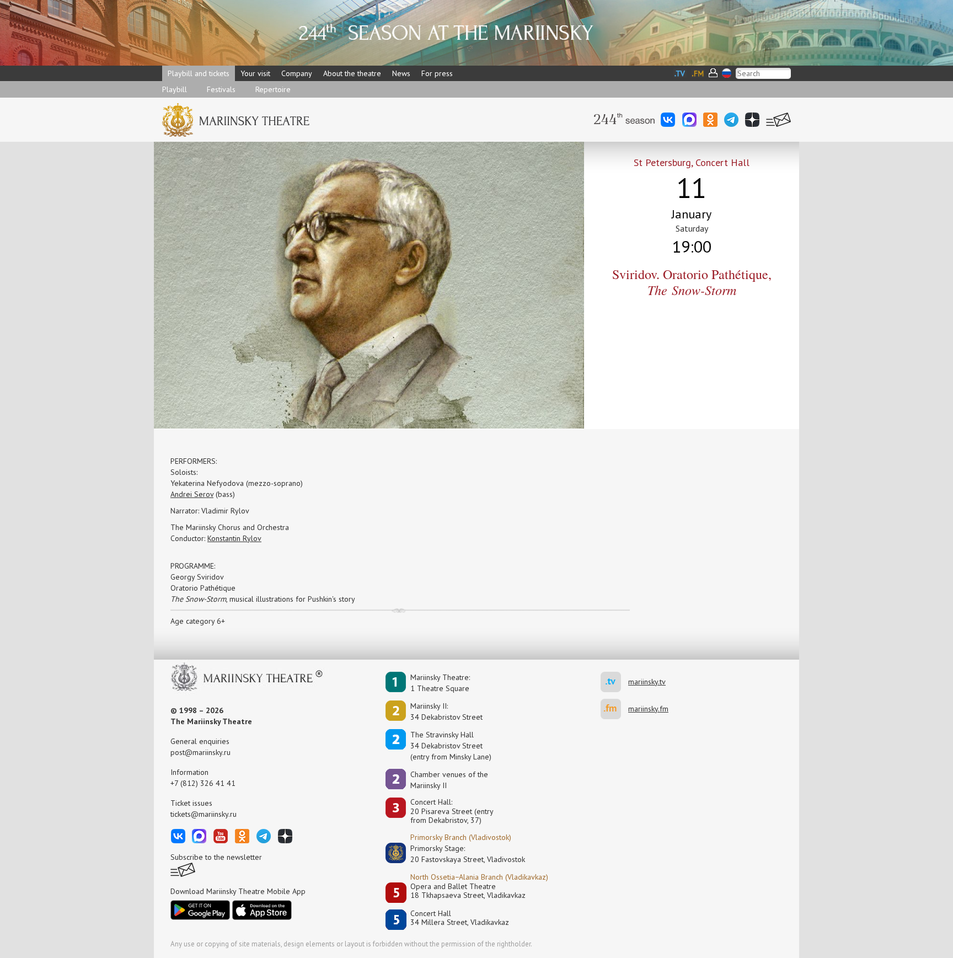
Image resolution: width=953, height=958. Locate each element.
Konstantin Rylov (234, 538)
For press (437, 73)
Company (296, 73)
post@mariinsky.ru (200, 752)
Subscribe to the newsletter (216, 857)
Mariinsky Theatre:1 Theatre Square (440, 682)
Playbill (174, 89)
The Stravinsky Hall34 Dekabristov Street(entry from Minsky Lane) (450, 746)
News (401, 73)
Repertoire (273, 89)
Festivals (221, 89)
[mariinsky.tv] (614, 682)
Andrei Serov (191, 494)
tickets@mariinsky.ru (203, 814)
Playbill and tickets (198, 73)
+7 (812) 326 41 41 (202, 783)
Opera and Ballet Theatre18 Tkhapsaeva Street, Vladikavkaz (468, 891)
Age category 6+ (197, 621)
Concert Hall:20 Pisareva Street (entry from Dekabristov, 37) (452, 811)
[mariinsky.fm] (614, 709)
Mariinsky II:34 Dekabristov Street (446, 711)
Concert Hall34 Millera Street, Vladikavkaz (459, 918)
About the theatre (352, 73)
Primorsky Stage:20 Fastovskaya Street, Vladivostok (460, 853)
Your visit (255, 73)
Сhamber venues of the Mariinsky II (449, 779)
